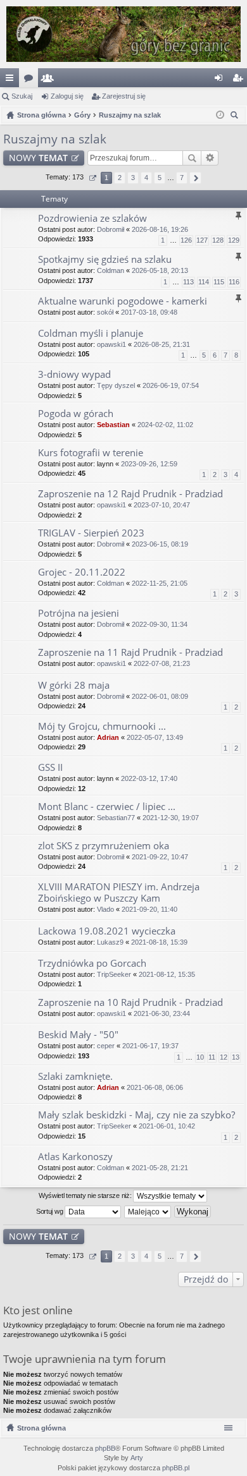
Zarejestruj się (124, 96)
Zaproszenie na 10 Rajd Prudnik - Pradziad (130, 1002)
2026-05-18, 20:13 (160, 270)
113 (188, 282)
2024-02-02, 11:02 (165, 424)
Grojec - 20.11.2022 (81, 572)
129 (233, 240)
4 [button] (146, 177)
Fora (31, 80)
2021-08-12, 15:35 (167, 974)
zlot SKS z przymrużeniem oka (103, 846)
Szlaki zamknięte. (75, 1076)
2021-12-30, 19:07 (170, 817)
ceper (106, 1046)
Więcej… (12, 80)
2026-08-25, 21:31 (162, 344)
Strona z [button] (92, 178)
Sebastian (113, 424)
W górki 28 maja (74, 685)
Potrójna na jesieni (78, 613)
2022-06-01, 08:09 (160, 696)
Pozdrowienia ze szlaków (92, 218)
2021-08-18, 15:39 (159, 942)
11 (211, 1057)
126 (186, 240)
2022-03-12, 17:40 (149, 778)
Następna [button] (195, 178)
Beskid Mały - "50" (78, 1035)
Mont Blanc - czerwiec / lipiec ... (106, 807)
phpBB (105, 1448)
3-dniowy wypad (74, 374)
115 (218, 282)
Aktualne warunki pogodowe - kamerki (122, 301)
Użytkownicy (50, 80)
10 (200, 1057)
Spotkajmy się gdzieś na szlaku (105, 259)
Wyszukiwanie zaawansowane (209, 158)
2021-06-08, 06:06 (155, 1087)
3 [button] (133, 177)
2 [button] (120, 177)
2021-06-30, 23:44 (162, 1013)
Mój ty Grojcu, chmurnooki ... (102, 726)
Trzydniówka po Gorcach (92, 963)
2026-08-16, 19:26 (160, 229)
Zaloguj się (67, 96)
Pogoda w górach (75, 414)
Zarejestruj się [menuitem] (240, 80)
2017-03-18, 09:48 (149, 312)
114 (203, 282)
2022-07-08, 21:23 (162, 663)
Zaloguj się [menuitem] (221, 80)
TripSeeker (114, 974)
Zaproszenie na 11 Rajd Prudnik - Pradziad (130, 652)
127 (202, 240)
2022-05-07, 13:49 (155, 737)
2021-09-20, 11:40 (149, 909)
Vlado (105, 909)
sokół (105, 312)
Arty (136, 1457)
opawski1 (111, 344)
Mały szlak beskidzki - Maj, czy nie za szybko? (136, 1115)
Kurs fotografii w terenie (90, 453)
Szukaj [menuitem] (236, 116)
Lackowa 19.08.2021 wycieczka (106, 931)
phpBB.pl (175, 1468)
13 (235, 1057)
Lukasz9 (110, 942)
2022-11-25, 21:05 (159, 583)
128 (218, 240)
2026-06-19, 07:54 (170, 385)
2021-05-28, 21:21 (160, 1167)
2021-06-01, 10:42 (167, 1126)
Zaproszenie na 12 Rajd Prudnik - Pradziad (130, 494)
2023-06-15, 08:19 (160, 544)
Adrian (108, 737)
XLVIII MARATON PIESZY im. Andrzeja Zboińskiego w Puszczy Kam (119, 892)
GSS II (50, 767)
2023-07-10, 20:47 (162, 505)
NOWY (38, 158)
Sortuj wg (50, 1210)
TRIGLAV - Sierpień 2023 (91, 533)
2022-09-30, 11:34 (159, 624)
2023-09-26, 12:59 (149, 464)
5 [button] (160, 177)
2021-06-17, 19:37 (150, 1046)
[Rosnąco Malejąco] (148, 1212)
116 (234, 282)
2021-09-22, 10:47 (160, 857)
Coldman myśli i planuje (90, 333)
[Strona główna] (123, 34)
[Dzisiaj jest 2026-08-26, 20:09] (220, 115)
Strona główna (41, 1428)
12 (223, 1057)
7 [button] (182, 177)
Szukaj (21, 96)
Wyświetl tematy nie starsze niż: (86, 1195)
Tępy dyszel (116, 385)
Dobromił (110, 229)
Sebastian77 (116, 817)
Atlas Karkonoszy (75, 1157)
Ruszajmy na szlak (54, 139)
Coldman (110, 270)
